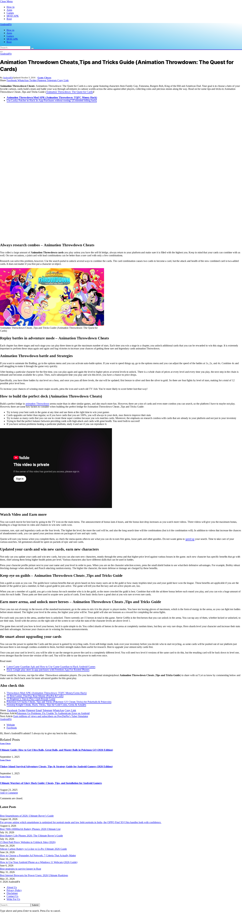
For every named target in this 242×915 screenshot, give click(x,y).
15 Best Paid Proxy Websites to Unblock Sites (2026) (27, 842)
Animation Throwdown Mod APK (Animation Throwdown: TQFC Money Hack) (52, 97)
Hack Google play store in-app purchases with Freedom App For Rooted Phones (48, 669)
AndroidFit (8, 77)
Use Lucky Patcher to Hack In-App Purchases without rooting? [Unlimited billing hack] (52, 100)
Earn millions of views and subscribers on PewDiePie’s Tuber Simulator (50, 716)
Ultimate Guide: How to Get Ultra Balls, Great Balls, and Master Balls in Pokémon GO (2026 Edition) (56, 750)
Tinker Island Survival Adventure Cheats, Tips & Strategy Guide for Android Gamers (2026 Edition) (56, 766)
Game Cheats (44, 77)
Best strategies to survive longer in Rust (20, 868)
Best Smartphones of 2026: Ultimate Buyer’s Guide (27, 815)
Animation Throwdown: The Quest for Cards (69, 91)
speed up (189, 539)
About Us (12, 887)
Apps (9, 10)
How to (10, 7)
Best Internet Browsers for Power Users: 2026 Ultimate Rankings (34, 875)
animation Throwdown (37, 403)
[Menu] (1, 51)
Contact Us (12, 896)
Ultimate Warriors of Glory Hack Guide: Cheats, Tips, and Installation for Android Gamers (51, 783)
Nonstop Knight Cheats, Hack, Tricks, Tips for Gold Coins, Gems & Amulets (46, 704)
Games (10, 12)
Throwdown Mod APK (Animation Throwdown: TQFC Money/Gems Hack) (47, 693)
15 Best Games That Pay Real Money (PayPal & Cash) (35, 696)
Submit (35, 905)
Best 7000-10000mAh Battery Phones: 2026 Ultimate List (30, 829)
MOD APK (13, 15)
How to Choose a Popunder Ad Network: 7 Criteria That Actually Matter (38, 855)
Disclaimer (12, 893)
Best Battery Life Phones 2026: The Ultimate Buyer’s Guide (31, 835)
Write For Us (13, 899)
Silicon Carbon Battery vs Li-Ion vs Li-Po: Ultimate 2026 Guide (33, 849)
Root (9, 18)
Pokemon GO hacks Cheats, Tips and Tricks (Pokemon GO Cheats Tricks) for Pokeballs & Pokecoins (59, 701)
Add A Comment (9, 792)
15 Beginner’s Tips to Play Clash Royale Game (31, 698)
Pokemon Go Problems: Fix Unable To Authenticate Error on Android (53, 713)
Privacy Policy (14, 890)
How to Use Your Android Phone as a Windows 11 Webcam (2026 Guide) (38, 862)
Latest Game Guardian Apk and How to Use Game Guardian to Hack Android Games (51, 666)
